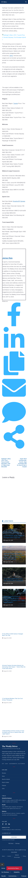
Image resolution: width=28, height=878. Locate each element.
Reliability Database (7, 798)
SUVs (11, 55)
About (3, 856)
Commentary (13, 876)
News (3, 776)
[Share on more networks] (14, 448)
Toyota (15, 103)
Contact (9, 856)
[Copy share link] (14, 374)
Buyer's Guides (5, 782)
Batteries (4, 811)
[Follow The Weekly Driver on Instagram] (6, 824)
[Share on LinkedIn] (14, 350)
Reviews (4, 773)
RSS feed (11, 843)
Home (3, 868)
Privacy (24, 856)
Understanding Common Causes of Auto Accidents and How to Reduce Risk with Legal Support (13, 732)
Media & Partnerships (17, 856)
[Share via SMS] (14, 423)
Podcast (4, 785)
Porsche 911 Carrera (19, 201)
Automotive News (13, 868)
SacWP (20, 849)
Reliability (17, 872)
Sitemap (17, 843)
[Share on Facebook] (14, 326)
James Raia (7, 258)
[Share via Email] (14, 399)
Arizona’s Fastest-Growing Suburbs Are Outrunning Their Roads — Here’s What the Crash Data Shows (13, 667)
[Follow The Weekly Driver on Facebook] (3, 824)
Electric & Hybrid (6, 779)
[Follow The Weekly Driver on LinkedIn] (9, 824)
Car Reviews (5, 872)
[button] (26, 2)
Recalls (4, 804)
